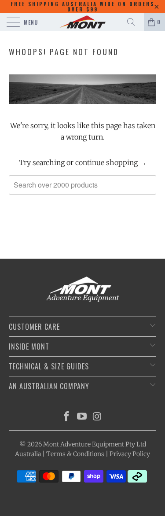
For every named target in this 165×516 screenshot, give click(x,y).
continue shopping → (111, 162)
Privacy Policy (130, 454)
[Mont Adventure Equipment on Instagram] (97, 417)
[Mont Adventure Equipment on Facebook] (66, 417)
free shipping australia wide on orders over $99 (82, 6)
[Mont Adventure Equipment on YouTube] (82, 417)
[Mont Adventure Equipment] (82, 22)
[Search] (134, 22)
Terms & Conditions (75, 454)
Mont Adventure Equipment (83, 444)
